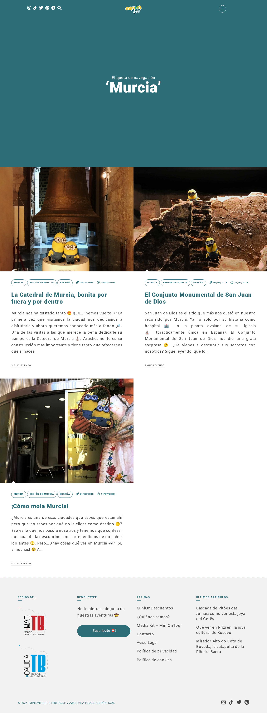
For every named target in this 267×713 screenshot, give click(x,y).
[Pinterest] (47, 8)
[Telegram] (53, 8)
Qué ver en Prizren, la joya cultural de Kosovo (221, 630)
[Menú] (222, 9)
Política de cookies (154, 660)
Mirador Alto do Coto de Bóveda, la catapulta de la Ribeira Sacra (220, 646)
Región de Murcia (42, 282)
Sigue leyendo (21, 365)
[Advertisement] (98, 665)
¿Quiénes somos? (153, 617)
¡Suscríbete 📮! (104, 631)
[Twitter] (41, 8)
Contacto (145, 634)
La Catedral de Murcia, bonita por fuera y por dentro (59, 298)
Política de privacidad (157, 651)
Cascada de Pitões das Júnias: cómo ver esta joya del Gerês (220, 613)
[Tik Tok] (35, 8)
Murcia (19, 282)
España (65, 282)
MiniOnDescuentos (155, 608)
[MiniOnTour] (133, 9)
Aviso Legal (147, 642)
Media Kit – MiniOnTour (159, 625)
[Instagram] (29, 8)
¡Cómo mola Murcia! (40, 506)
